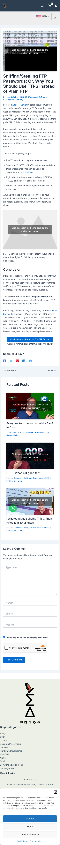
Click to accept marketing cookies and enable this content (30, 51)
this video (28, 172)
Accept (30, 818)
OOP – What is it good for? (23, 472)
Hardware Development (11, 751)
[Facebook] (4, 361)
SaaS (26, 528)
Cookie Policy (22, 841)
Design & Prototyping (10, 744)
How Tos (4, 754)
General (34, 97)
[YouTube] (38, 722)
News (3, 758)
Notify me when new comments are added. (27, 637)
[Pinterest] (17, 361)
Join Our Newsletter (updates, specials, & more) (30, 784)
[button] (55, 792)
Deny (30, 826)
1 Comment (11, 432)
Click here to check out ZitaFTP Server (30, 339)
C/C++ (21, 432)
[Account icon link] (55, 5)
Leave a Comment (14, 478)
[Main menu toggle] (42, 6)
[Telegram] (30, 361)
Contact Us (30, 779)
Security (19, 100)
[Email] (21, 722)
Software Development (35, 432)
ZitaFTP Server (19, 105)
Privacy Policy (36, 841)
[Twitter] (11, 361)
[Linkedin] (23, 361)
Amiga (3, 733)
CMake (3, 740)
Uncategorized (7, 768)
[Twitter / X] (30, 722)
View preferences (30, 834)
